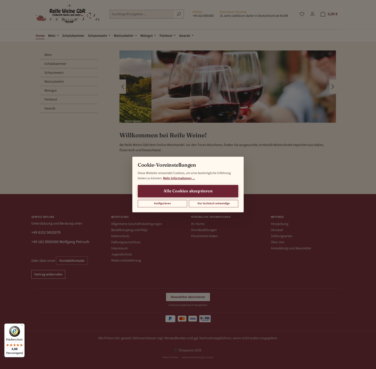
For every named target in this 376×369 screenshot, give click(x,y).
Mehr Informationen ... (179, 178)
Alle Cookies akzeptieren (187, 190)
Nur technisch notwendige (214, 203)
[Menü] (22, 326)
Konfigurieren (162, 203)
